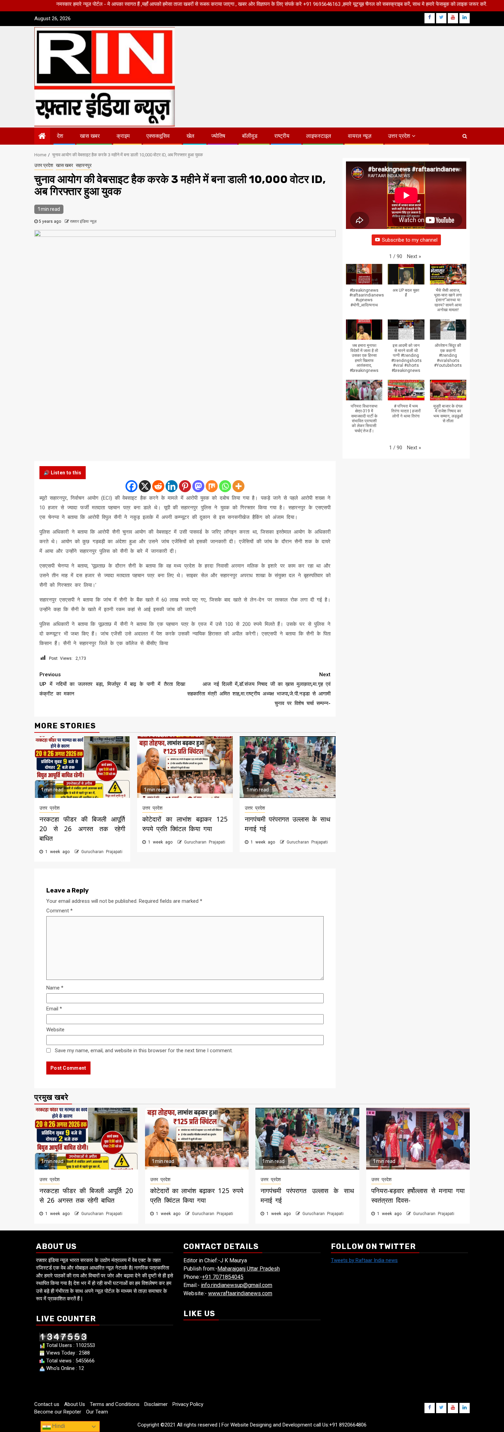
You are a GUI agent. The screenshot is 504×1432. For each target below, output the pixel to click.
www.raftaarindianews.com (240, 1293)
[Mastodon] (198, 486)
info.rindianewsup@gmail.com (236, 1285)
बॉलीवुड (249, 136)
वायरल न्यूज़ (359, 136)
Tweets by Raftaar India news (364, 1260)
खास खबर (90, 136)
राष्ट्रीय (281, 136)
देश (60, 136)
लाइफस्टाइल (318, 136)
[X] (145, 486)
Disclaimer (156, 1404)
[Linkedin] (172, 486)
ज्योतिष (218, 136)
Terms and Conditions (115, 1404)
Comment (59, 911)
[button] (414, 256)
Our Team (97, 1412)
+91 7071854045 (222, 1277)
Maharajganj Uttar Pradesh (248, 1268)
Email (54, 1009)
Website (55, 1030)
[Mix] (212, 486)
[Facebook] (131, 486)
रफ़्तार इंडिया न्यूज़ (83, 221)
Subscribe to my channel (409, 240)
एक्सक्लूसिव (158, 136)
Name (54, 988)
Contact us (46, 1404)
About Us (74, 1404)
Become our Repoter (57, 1412)
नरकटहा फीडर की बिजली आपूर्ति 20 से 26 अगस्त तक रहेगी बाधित (82, 829)
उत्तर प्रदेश (399, 136)
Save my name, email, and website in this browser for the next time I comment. (144, 1050)
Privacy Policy (187, 1404)
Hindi (58, 1426)
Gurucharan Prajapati (101, 851)
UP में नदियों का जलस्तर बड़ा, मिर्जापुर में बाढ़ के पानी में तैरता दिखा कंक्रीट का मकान (112, 684)
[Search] (464, 136)
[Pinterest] (185, 486)
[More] (238, 486)
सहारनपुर (84, 165)
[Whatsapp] (225, 486)
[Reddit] (158, 486)
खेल (190, 136)
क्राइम (123, 136)
